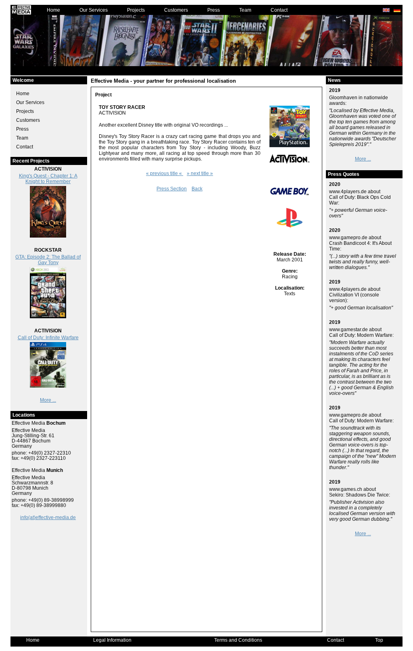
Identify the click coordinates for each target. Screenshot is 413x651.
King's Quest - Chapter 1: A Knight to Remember (48, 178)
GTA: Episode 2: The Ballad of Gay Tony (48, 259)
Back (197, 189)
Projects (136, 10)
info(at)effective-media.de (48, 517)
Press (213, 10)
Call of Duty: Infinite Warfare (48, 337)
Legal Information (112, 640)
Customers (176, 10)
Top (379, 640)
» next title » (200, 173)
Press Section (171, 189)
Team (245, 10)
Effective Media (39, 423)
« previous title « (164, 173)
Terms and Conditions (238, 640)
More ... (48, 400)
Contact (279, 10)
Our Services (93, 10)
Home (53, 10)
